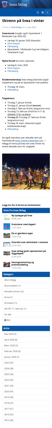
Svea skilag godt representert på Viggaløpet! (28, 252)
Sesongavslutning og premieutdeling (22, 263)
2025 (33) (8, 362)
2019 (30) (8, 397)
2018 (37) (8, 403)
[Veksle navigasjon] (47, 12)
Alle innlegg (10, 279)
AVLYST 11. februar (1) (15, 308)
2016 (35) (8, 414)
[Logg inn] (42, 12)
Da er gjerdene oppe (22, 233)
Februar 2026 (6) (12, 351)
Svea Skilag (16, 27)
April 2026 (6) (10, 339)
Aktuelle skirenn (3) (14, 291)
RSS (8, 320)
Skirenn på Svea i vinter (23, 20)
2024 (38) (8, 368)
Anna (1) (8, 297)
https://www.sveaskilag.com (29, 140)
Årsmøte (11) (10, 302)
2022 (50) (8, 380)
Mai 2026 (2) (10, 334)
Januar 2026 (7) (11, 357)
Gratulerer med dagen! (23, 224)
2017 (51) (8, 408)
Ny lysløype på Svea (21, 215)
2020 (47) (8, 391)
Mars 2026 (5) (11, 345)
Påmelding (12, 46)
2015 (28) (8, 420)
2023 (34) (8, 374)
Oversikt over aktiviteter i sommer (29, 242)
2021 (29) (8, 385)
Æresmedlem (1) (12, 285)
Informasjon (13, 43)
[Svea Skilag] (26, 4)
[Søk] (37, 12)
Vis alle (7, 314)
